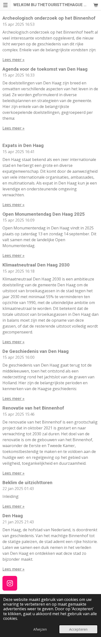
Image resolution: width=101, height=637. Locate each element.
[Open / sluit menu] (5, 5)
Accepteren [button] (78, 629)
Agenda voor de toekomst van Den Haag (45, 69)
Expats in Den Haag (23, 145)
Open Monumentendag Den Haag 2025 (43, 214)
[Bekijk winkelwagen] (95, 5)
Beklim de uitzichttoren (27, 482)
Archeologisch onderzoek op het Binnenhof (48, 18)
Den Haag (12, 515)
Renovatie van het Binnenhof (33, 408)
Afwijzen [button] (40, 629)
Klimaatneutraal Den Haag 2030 (36, 265)
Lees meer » (13, 59)
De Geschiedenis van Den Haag (35, 351)
